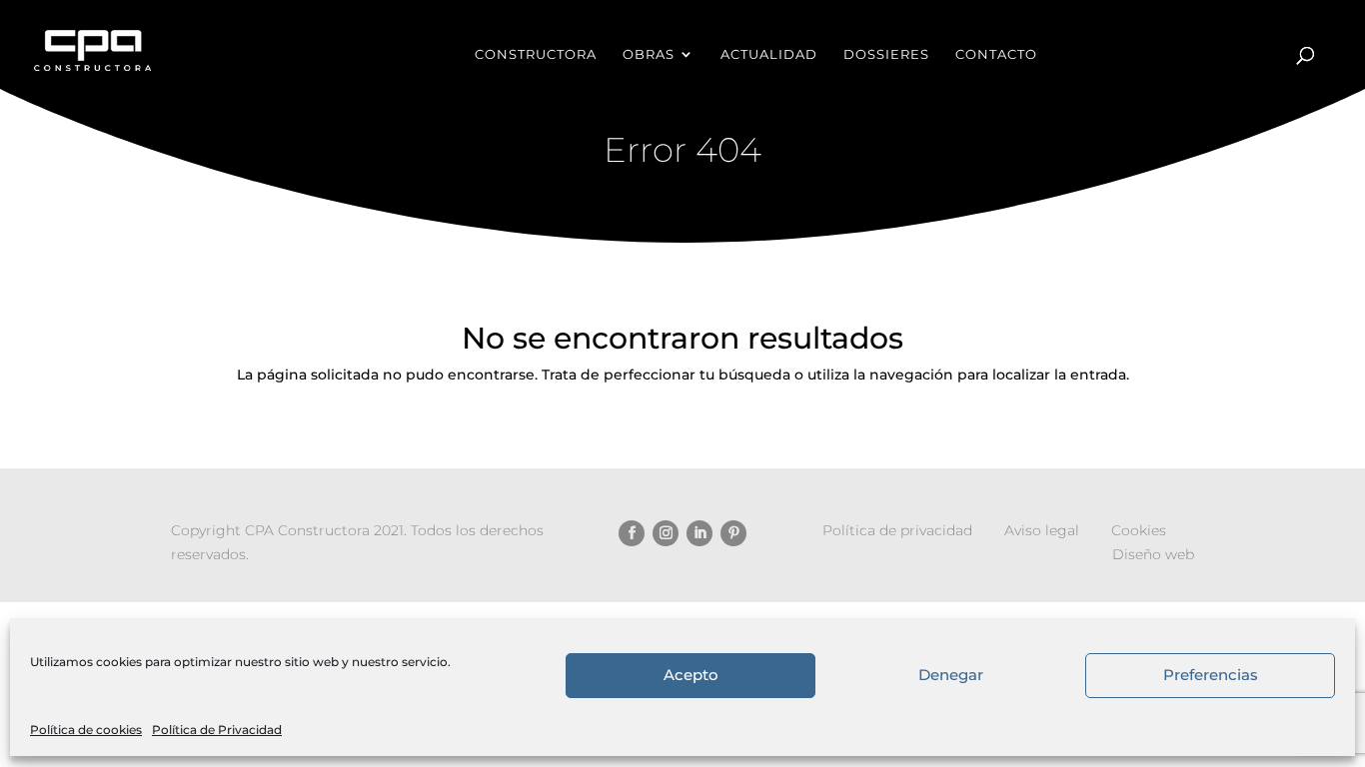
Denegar (950, 675)
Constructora (536, 54)
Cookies (1138, 530)
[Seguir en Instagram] (666, 533)
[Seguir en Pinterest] (733, 533)
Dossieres (886, 54)
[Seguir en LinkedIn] (699, 533)
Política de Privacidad (217, 729)
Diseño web (1153, 554)
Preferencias (1210, 675)
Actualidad (768, 54)
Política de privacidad (897, 530)
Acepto (691, 675)
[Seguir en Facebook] (632, 533)
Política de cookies (86, 729)
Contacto (996, 54)
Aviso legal (1041, 530)
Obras (649, 54)
